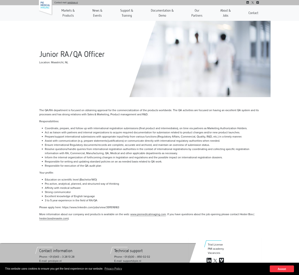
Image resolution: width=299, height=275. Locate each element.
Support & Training (126, 13)
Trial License (215, 244)
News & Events (97, 13)
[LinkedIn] (247, 2)
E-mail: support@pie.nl (127, 261)
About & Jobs (225, 13)
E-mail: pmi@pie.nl (50, 261)
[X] (252, 2)
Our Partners (196, 13)
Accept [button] (282, 268)
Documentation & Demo (162, 13)
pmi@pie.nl (72, 2)
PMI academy (216, 249)
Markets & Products (68, 13)
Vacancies (214, 253)
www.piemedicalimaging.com (148, 214)
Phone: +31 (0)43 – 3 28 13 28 (56, 257)
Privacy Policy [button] (113, 268)
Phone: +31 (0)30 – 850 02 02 (132, 257)
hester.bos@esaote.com (53, 218)
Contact (253, 13)
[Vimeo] (257, 2)
